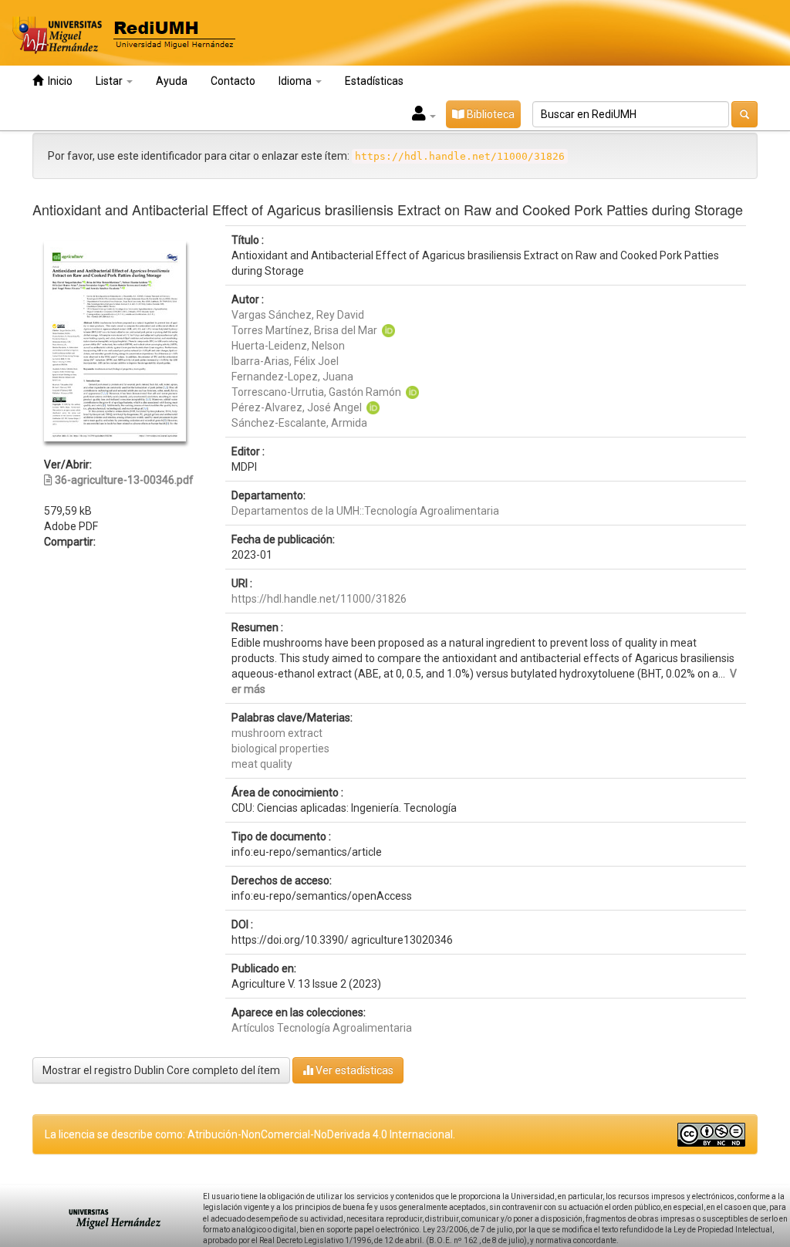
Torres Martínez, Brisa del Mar (304, 330)
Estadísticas (374, 81)
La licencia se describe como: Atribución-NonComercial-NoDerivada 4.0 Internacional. (250, 1134)
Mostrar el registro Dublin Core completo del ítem (161, 1070)
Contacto (233, 81)
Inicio (58, 81)
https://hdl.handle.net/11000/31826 (319, 599)
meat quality (261, 764)
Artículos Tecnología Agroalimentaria (321, 1028)
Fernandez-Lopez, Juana (292, 376)
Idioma (296, 81)
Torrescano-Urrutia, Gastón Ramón (316, 392)
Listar (110, 81)
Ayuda (171, 81)
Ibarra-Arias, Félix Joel (285, 361)
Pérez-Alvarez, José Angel (296, 407)
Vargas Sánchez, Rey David (297, 315)
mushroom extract (276, 733)
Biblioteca (489, 114)
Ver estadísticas (353, 1070)
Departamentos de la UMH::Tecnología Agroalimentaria (365, 511)
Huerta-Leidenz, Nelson (288, 346)
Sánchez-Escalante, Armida (299, 423)
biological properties (280, 748)
